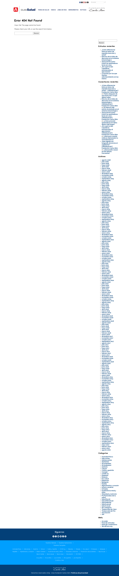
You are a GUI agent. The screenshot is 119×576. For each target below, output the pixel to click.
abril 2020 (105, 289)
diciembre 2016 (107, 357)
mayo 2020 (105, 287)
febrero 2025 (106, 190)
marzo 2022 (106, 250)
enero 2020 (106, 294)
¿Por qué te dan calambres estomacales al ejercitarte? (107, 69)
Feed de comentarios (109, 524)
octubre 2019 (106, 299)
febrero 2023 (106, 231)
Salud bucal (106, 499)
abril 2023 (105, 228)
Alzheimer (105, 462)
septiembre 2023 (108, 219)
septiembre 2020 (108, 280)
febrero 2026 (106, 170)
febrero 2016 (106, 373)
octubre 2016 (106, 360)
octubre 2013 (106, 421)
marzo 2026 (106, 168)
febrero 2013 (106, 435)
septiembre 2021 (108, 260)
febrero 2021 (106, 272)
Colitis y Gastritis (52, 549)
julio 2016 (105, 365)
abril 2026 (105, 167)
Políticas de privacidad (79, 573)
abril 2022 (105, 248)
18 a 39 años (67, 558)
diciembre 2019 (107, 295)
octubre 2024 (106, 197)
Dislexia (104, 477)
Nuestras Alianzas (51, 543)
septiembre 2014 (108, 402)
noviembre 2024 (107, 195)
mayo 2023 (105, 226)
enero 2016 (106, 375)
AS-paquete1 (106, 463)
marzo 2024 (106, 209)
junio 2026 (105, 163)
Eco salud (105, 479)
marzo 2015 (106, 392)
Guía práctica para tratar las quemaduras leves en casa (110, 63)
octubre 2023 (106, 217)
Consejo (105, 472)
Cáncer (104, 468)
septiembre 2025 (108, 178)
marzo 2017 (106, 351)
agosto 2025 (106, 180)
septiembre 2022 (108, 240)
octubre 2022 (106, 238)
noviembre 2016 (107, 358)
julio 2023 (105, 223)
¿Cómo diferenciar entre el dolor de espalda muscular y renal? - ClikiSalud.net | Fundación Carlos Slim (110, 89)
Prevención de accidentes (88, 551)
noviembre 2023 (107, 216)
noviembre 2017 (107, 338)
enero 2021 (106, 273)
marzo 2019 (106, 311)
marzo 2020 (106, 290)
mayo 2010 (105, 445)
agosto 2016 (106, 363)
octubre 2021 (106, 258)
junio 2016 (105, 367)
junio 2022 (105, 245)
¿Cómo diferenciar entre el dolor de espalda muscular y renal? (109, 52)
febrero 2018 (106, 333)
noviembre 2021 (107, 256)
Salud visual (106, 506)
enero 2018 (106, 334)
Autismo (105, 467)
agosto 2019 (106, 302)
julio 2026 (105, 162)
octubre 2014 (106, 401)
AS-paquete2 (106, 465)
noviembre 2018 (107, 318)
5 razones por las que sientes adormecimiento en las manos (110, 76)
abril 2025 (105, 187)
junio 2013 (105, 428)
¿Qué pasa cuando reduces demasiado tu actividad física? (110, 137)
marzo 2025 (106, 189)
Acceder (105, 521)
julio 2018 (105, 324)
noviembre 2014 (107, 399)
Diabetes (105, 475)
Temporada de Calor (109, 509)
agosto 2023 (106, 221)
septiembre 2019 (108, 301)
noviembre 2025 (107, 175)
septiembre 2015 (108, 382)
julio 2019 (105, 304)
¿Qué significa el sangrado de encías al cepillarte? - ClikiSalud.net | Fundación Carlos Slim (110, 144)
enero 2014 (106, 416)
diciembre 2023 (107, 214)
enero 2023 (106, 233)
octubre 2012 (106, 441)
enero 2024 (106, 212)
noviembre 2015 (107, 379)
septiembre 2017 (108, 341)
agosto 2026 (106, 160)
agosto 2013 (106, 424)
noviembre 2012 (107, 440)
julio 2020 (105, 284)
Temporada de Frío (108, 511)
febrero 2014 (106, 414)
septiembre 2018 (108, 321)
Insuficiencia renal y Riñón (55, 551)
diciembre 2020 (107, 275)
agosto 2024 (106, 201)
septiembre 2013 (108, 423)
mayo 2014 (105, 409)
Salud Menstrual (107, 501)
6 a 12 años (48, 558)
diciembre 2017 (107, 336)
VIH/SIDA (78, 554)
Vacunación (106, 513)
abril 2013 (105, 431)
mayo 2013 (105, 429)
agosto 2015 (106, 384)
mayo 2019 (105, 307)
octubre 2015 (106, 380)
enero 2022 (106, 253)
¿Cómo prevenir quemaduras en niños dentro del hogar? (109, 122)
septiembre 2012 (108, 443)
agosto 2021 (106, 262)
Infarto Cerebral (41, 551)
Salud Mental (106, 502)
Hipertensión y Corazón (27, 551)
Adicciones (106, 458)
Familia (104, 484)
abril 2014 (105, 411)
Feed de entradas (108, 523)
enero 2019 (106, 314)
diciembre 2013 (107, 418)
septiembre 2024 (108, 199)
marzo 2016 (106, 372)
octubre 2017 (106, 340)
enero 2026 (106, 172)
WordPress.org (107, 526)
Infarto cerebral (107, 487)
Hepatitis (14, 551)
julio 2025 (105, 182)
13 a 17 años (57, 558)
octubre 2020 (106, 279)
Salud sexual (106, 504)
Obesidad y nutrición (109, 494)
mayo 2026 (105, 165)
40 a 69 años (77, 558)
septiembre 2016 (108, 362)
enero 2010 (106, 448)
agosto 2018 (106, 323)
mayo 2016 (105, 368)
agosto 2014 (106, 404)
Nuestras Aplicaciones (65, 543)
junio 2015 (105, 387)
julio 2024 (105, 202)
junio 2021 (105, 265)
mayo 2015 (105, 389)
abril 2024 (105, 207)
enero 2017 (106, 355)
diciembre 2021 (107, 255)
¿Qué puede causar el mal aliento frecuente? (110, 151)
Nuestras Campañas (59, 545)
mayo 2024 (105, 206)
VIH (103, 514)
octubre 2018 (106, 319)
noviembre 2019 (107, 297)
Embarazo (105, 480)
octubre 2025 (106, 177)
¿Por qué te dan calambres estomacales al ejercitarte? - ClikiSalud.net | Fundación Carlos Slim (110, 130)
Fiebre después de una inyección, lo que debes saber (109, 95)
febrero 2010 (106, 446)
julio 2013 (105, 426)
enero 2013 (106, 436)
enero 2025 (106, 192)
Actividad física (107, 457)
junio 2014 (105, 407)
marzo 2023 (106, 229)
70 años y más (59, 560)
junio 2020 (105, 285)
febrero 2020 (106, 292)
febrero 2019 (106, 312)
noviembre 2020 (107, 277)
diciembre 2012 (107, 438)
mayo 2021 (105, 267)
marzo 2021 (106, 270)
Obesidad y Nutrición (72, 551)
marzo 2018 (106, 331)
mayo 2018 (105, 328)
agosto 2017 (106, 343)
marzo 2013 (106, 433)
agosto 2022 (106, 241)
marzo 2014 (106, 412)
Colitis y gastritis (108, 470)
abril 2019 (105, 309)
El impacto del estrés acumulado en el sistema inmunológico (110, 109)
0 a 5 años (39, 558)
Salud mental (40, 554)
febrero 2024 (106, 211)
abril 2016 (105, 370)
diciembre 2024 (107, 194)
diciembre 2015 (107, 377)
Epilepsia (105, 482)
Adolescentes (107, 460)
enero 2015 (106, 396)
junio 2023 (105, 224)
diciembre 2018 (107, 316)
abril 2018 (105, 329)
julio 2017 (105, 345)
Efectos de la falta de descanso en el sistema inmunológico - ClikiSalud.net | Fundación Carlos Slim (110, 102)
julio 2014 (105, 406)
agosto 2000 (106, 450)
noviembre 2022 (107, 236)
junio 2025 (105, 184)
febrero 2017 (106, 353)
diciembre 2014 (107, 397)
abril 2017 (105, 350)
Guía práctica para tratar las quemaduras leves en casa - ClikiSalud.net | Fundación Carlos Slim (110, 116)
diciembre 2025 (107, 173)
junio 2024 (105, 204)
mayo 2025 (105, 185)
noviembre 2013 (107, 419)
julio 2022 (105, 243)
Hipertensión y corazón (110, 485)
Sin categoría (106, 507)
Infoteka (105, 489)
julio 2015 (105, 385)
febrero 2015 (106, 394)
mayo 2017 (105, 348)
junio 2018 (105, 326)
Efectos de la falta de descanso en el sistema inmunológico (110, 58)
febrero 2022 (106, 251)
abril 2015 (105, 390)
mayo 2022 (105, 246)
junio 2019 (105, 306)
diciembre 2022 (107, 234)
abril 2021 (105, 268)
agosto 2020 (106, 282)
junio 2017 (105, 346)
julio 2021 (105, 263)
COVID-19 (105, 474)
